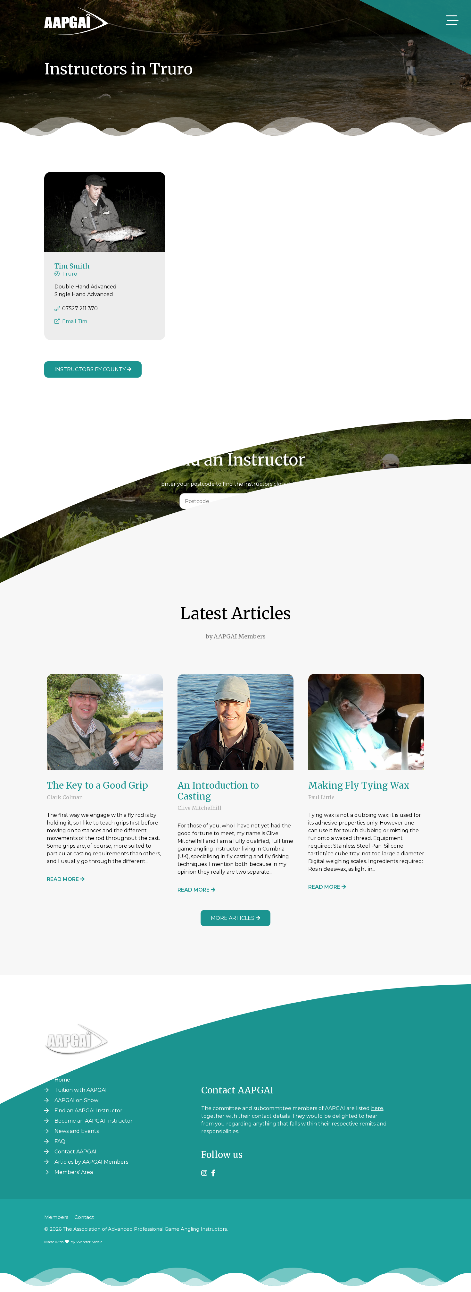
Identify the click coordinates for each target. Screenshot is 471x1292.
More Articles (233, 918)
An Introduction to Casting (218, 791)
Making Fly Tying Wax (358, 785)
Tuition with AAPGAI (80, 1090)
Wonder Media (89, 1241)
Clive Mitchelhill (199, 808)
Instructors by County (90, 369)
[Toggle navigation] (452, 20)
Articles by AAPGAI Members (91, 1162)
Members (56, 1217)
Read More (63, 879)
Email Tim (74, 321)
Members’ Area (73, 1172)
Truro (69, 274)
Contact (84, 1217)
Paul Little (321, 797)
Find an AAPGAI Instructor (88, 1111)
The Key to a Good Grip (97, 785)
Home (62, 1080)
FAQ (59, 1141)
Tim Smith (72, 266)
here (377, 1108)
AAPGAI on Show (76, 1100)
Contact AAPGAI (75, 1152)
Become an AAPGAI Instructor (93, 1121)
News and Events (76, 1131)
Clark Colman (65, 797)
